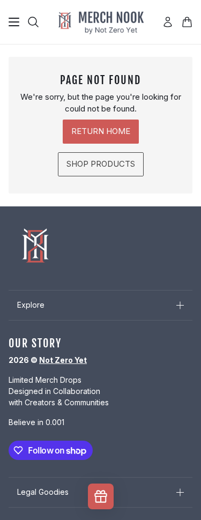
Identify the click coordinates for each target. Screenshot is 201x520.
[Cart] (187, 22)
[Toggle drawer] (14, 22)
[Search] (33, 22)
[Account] (167, 22)
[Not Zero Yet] (100, 22)
